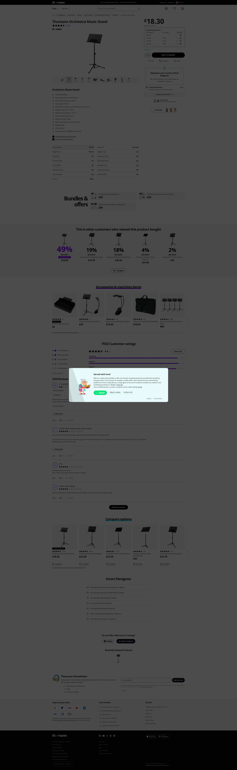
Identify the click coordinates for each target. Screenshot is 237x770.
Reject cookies (115, 392)
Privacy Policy (158, 398)
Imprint (149, 398)
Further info (127, 392)
